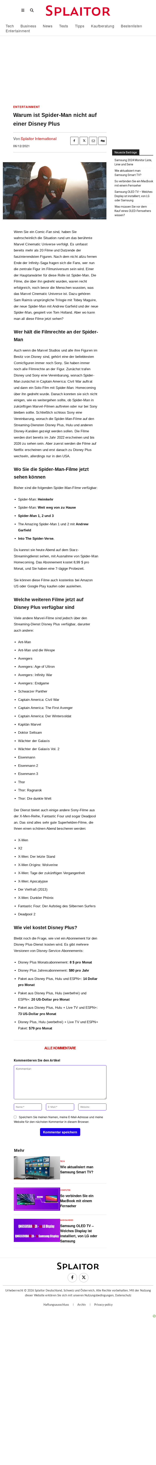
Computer (65, 1190)
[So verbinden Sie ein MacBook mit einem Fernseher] (37, 1199)
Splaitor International (38, 138)
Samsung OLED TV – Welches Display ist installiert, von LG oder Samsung (78, 1233)
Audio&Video (66, 1220)
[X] (84, 141)
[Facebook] (74, 141)
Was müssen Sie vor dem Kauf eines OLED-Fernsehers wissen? (133, 211)
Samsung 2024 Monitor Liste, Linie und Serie (133, 162)
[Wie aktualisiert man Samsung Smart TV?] (37, 1167)
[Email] (93, 141)
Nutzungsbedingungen (99, 1295)
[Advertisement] (78, 71)
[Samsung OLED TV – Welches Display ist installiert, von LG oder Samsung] (37, 1230)
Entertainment (26, 107)
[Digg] (102, 141)
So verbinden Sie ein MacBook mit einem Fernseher (76, 1200)
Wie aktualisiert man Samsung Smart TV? (76, 1169)
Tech (62, 1161)
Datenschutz (123, 1295)
